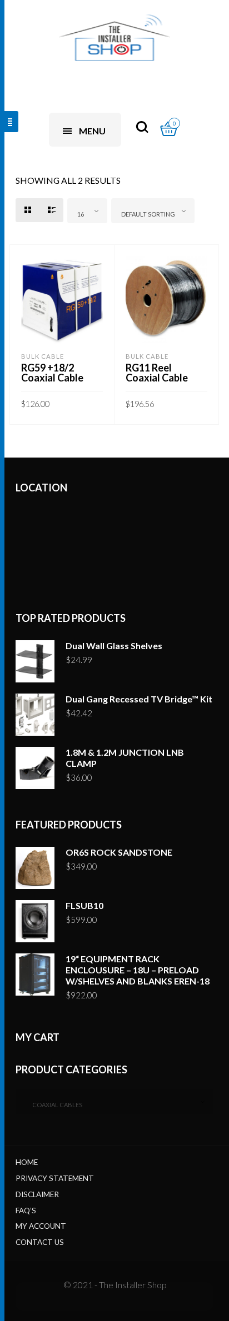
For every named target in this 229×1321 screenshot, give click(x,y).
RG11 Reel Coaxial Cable (157, 372)
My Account (41, 1226)
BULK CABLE (42, 356)
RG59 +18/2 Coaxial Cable (52, 372)
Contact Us (40, 1242)
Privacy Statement (55, 1178)
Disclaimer (37, 1194)
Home (27, 1162)
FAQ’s (26, 1210)
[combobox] (87, 210)
